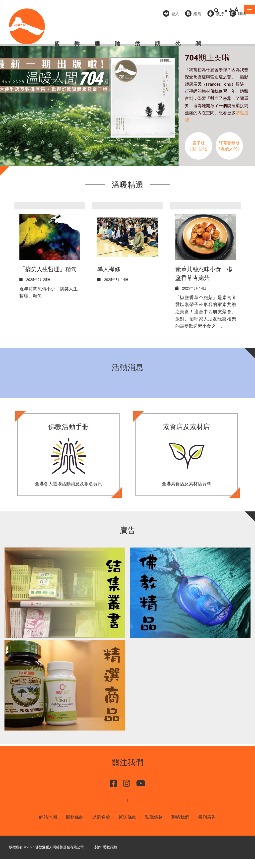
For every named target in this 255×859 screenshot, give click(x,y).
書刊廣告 (207, 817)
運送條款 (127, 817)
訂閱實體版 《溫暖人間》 (229, 146)
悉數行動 (110, 847)
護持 (220, 13)
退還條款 (101, 817)
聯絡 (242, 13)
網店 (197, 13)
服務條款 (75, 817)
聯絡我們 (180, 817)
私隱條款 (154, 817)
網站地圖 (48, 817)
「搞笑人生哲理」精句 (48, 269)
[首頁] (27, 26)
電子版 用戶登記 (198, 146)
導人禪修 (108, 269)
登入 (175, 13)
